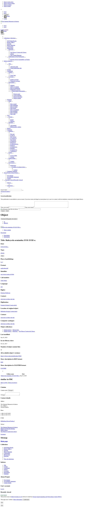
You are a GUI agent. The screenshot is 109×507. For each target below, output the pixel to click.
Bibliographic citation (15, 127)
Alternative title (14, 66)
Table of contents (14, 86)
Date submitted (14, 105)
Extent (11, 119)
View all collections (9, 459)
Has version (13, 137)
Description (11, 82)
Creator (9, 69)
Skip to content (7, 4)
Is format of (13, 141)
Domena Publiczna (5, 293)
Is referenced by (14, 144)
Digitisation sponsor (15, 89)
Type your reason (29, 207)
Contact (12, 161)
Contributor (10, 71)
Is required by (13, 150)
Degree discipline (17, 97)
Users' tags (13, 75)
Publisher (9, 99)
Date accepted (13, 107)
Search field (4, 190)
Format (10, 117)
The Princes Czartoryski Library (18, 52)
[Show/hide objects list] (16, 38)
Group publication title (16, 68)
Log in (2, 489)
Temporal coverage (15, 81)
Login (5, 18)
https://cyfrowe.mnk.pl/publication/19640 (11, 356)
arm (2, 286)
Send (7, 211)
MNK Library (4, 430)
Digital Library (8, 330)
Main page (4, 441)
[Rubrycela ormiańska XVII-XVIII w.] (11, 227)
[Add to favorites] (1, 226)
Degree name (16, 94)
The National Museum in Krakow (9, 427)
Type (8, 115)
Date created (13, 104)
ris (4, 221)
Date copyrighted (14, 109)
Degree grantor (17, 98)
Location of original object (18, 167)
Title (9, 64)
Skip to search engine (9, 3)
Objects (9, 182)
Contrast (6, 14)
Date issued (13, 108)
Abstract (12, 85)
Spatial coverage (14, 79)
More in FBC (4, 382)
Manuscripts (10, 48)
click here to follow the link (7, 299)
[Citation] (3, 226)
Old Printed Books (11, 41)
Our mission (10, 175)
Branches (11, 49)
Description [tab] (7, 235)
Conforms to (13, 151)
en (4, 11)
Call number (13, 125)
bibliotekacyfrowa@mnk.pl (7, 421)
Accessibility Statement (13, 177)
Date (9, 101)
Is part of (12, 135)
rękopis (2, 253)
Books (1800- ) (11, 42)
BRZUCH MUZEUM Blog (8, 428)
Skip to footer (7, 6)
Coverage (11, 76)
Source (9, 128)
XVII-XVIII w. (4, 246)
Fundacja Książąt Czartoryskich (9, 305)
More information (17, 499)
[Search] (22, 190)
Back (2, 33)
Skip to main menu (8, 2)
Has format (13, 140)
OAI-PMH (3, 368)
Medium (12, 121)
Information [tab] (7, 237)
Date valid (12, 114)
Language (9, 129)
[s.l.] (2, 262)
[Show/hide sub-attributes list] (7, 64)
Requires (12, 148)
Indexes (6, 61)
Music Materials (11, 45)
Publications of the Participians (16, 56)
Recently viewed (9, 180)
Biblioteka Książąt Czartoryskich (9, 311)
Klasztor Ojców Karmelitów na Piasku (20, 59)
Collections (7, 38)
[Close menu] (1, 23)
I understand (26, 499)
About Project (7, 172)
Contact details (7, 483)
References (13, 142)
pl (5, 11)
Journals (9, 43)
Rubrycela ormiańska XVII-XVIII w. (10, 375)
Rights (10, 152)
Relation (10, 131)
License (12, 157)
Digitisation (13, 165)
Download (3, 232)
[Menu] (1, 9)
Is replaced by (13, 147)
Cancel (2, 211)
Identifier (10, 122)
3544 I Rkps (4, 280)
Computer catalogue (12, 171)
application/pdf (4, 268)
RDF (2, 362)
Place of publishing (15, 88)
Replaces (12, 145)
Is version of (13, 138)
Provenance (11, 162)
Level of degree (17, 95)
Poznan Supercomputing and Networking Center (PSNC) (47, 496)
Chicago (3, 395)
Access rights (13, 155)
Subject (10, 72)
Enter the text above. (13, 209)
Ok (2, 502)
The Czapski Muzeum (15, 55)
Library (12, 54)
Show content (7, 230)
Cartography (10, 46)
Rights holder (12, 158)
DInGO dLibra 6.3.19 (16, 496)
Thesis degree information (18, 91)
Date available (13, 112)
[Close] (1, 193)
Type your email (5, 207)
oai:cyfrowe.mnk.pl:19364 (7, 274)
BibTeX (6, 223)
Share (8, 16)
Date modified (13, 111)
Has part (12, 134)
